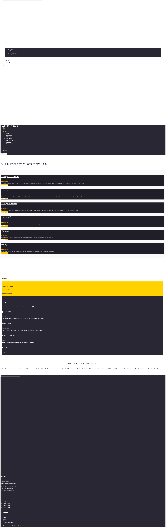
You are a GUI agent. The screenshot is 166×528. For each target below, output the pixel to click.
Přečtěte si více (4, 185)
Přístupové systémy (9, 203)
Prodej (4, 521)
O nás (4, 517)
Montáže (5, 230)
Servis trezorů (7, 190)
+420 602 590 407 (9, 488)
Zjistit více (4, 278)
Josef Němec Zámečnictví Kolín (7, 525)
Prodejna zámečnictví (10, 176)
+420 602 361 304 (11, 490)
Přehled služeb (4, 181)
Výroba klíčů (6, 217)
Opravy (4, 244)
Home (2, 122)
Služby (4, 519)
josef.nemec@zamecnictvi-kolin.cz (8, 483)
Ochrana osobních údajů (8, 522)
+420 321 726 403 (12, 486)
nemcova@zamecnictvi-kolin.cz (7, 485)
